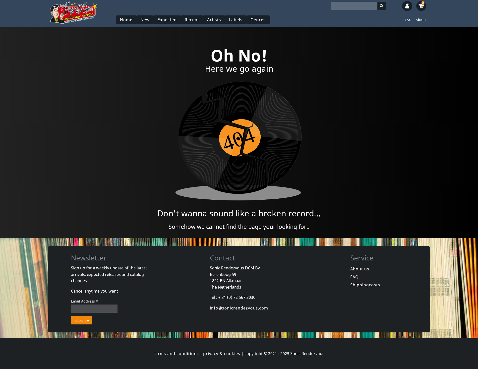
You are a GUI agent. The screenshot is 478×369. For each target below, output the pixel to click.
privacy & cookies (221, 353)
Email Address (84, 301)
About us (359, 269)
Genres (258, 19)
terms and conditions (176, 353)
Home (126, 19)
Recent (192, 19)
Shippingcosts (365, 285)
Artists (214, 19)
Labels (235, 19)
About (421, 19)
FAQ (408, 19)
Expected (167, 19)
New (145, 19)
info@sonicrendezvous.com (239, 308)
